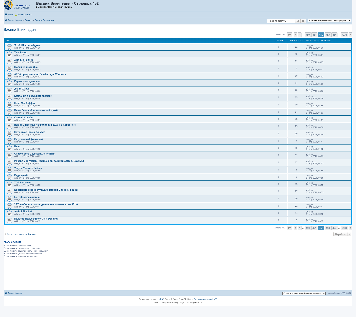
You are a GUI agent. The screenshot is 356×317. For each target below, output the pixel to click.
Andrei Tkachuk (23, 211)
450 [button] (308, 34)
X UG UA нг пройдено (27, 45)
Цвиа (17, 146)
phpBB (160, 299)
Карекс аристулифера (27, 81)
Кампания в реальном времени (33, 95)
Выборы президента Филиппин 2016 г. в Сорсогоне (45, 124)
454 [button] (334, 34)
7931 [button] (344, 34)
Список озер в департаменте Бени (34, 153)
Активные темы (24, 15)
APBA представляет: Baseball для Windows (40, 74)
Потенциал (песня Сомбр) (29, 132)
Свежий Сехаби (23, 117)
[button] (289, 34)
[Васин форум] (20, 5)
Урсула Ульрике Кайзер (28, 168)
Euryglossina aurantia (26, 197)
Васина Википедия (20, 29)
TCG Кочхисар (22, 182)
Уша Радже (20, 52)
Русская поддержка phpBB (205, 299)
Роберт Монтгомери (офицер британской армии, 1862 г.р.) (49, 161)
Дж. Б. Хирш (21, 88)
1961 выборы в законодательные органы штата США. (46, 204)
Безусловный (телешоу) (28, 139)
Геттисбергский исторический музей (36, 110)
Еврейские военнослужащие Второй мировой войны (46, 189)
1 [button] (299, 34)
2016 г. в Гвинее (23, 59)
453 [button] (328, 34)
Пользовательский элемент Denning (36, 218)
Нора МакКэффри (24, 103)
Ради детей (21, 175)
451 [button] (314, 34)
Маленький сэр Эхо (26, 67)
